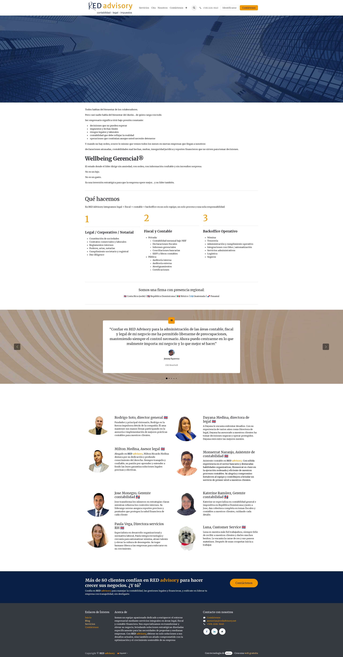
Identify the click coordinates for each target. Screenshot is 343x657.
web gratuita (251, 653)
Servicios (90, 624)
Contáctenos (249, 7)
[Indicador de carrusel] (166, 378)
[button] (194, 8)
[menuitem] (144, 7)
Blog (87, 620)
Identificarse (229, 7)
